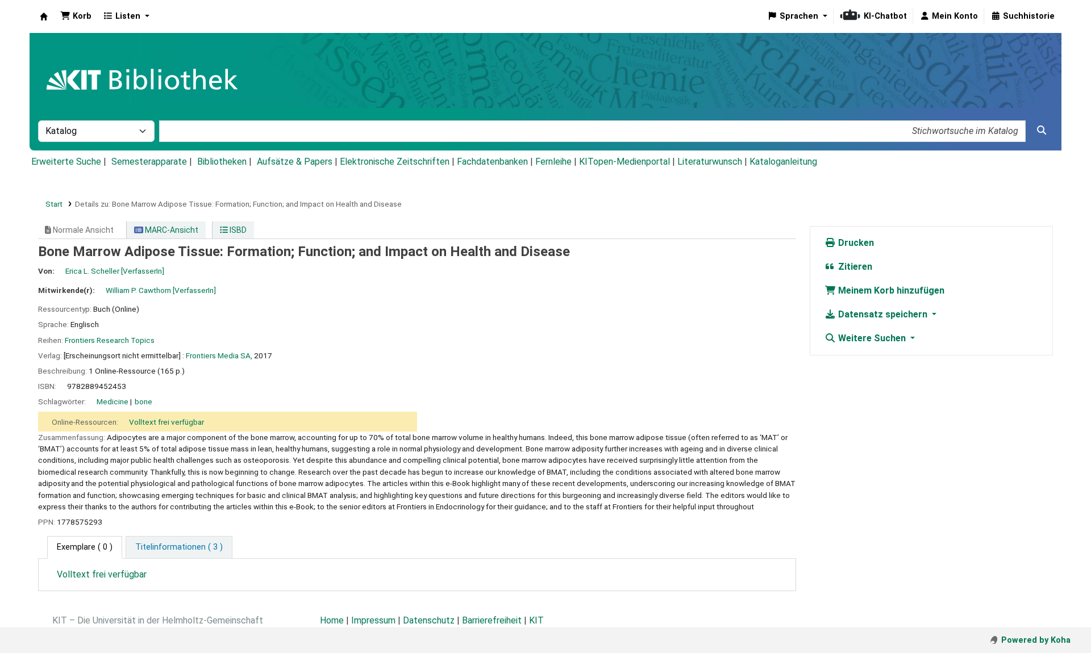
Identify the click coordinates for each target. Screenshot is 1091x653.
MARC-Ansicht (170, 230)
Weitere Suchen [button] (872, 338)
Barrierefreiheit (492, 620)
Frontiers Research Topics (110, 340)
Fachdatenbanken (492, 161)
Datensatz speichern (883, 314)
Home (332, 620)
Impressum (373, 620)
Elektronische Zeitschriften (394, 161)
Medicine (112, 401)
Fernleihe (553, 161)
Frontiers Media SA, (219, 355)
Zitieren (854, 266)
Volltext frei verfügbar (166, 421)
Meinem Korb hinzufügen (890, 290)
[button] (76, 16)
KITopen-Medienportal (624, 161)
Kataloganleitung (783, 161)
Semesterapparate (149, 161)
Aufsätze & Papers (294, 161)
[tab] (179, 547)
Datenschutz (429, 620)
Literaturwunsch (709, 161)
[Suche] (1041, 130)
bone (143, 401)
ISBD (237, 230)
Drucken (855, 242)
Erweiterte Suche (66, 161)
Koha (44, 16)
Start (54, 203)
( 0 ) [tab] (85, 547)
